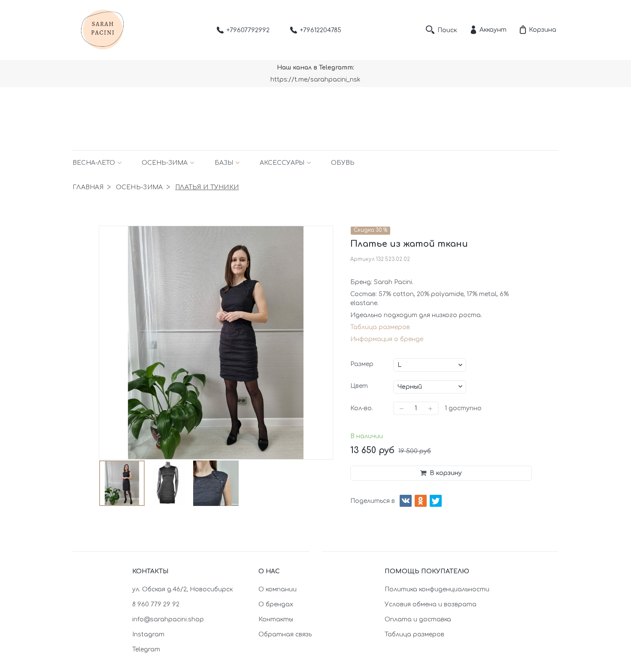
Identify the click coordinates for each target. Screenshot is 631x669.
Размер (361, 364)
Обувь (343, 163)
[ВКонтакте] (406, 501)
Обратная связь (285, 634)
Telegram (146, 649)
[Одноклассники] (421, 501)
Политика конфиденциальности (437, 589)
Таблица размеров (380, 327)
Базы (224, 163)
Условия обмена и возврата (430, 604)
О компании (277, 589)
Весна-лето (94, 163)
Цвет (359, 386)
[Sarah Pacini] (103, 30)
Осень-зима (165, 163)
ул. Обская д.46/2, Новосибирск (182, 589)
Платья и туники (207, 187)
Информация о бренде (386, 339)
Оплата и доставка (418, 619)
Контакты (275, 619)
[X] (436, 501)
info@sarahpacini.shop (168, 619)
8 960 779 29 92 (155, 604)
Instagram (148, 634)
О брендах (275, 604)
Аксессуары (282, 163)
